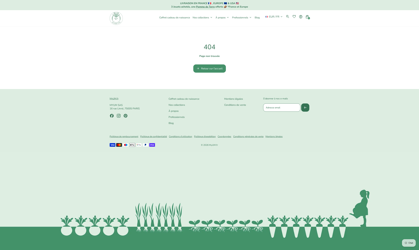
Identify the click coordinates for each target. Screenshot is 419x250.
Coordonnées (224, 136)
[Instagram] (119, 116)
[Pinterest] (125, 116)
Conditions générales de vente (248, 136)
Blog (171, 123)
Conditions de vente (235, 105)
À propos (174, 111)
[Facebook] (112, 116)
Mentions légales (233, 98)
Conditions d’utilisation (180, 136)
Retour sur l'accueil (210, 68)
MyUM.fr (213, 145)
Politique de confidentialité (153, 136)
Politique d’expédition (205, 136)
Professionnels (177, 117)
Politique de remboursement (124, 136)
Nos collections (177, 105)
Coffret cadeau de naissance (184, 98)
